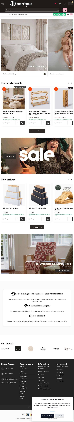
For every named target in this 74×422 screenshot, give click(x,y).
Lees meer (52, 411)
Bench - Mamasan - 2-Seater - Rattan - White (13, 112)
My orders (60, 369)
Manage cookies (52, 418)
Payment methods (43, 371)
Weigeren (59, 416)
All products (60, 381)
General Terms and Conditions (43, 367)
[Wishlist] (64, 3)
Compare (7, 122)
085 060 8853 (9, 369)
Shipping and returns (44, 389)
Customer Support (43, 383)
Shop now (36, 227)
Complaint (41, 380)
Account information (62, 366)
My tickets (60, 372)
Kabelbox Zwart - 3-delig (37, 208)
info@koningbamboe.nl (11, 379)
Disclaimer (41, 374)
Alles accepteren (47, 416)
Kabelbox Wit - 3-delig (10, 208)
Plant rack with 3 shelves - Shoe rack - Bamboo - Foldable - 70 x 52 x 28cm (39, 113)
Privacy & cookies (43, 386)
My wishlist (60, 375)
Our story (41, 377)
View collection (36, 131)
